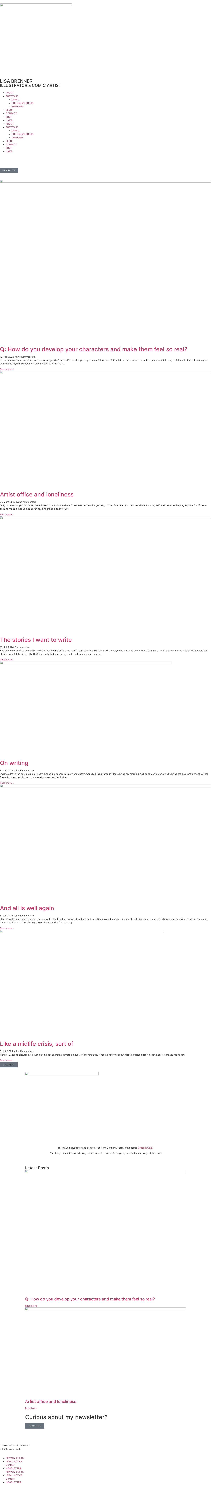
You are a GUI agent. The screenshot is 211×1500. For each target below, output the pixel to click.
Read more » (7, 369)
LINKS (9, 120)
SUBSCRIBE (35, 1425)
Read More (31, 1305)
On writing (14, 762)
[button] (9, 1064)
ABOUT (10, 92)
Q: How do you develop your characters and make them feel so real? (93, 349)
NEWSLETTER (13, 1468)
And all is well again (27, 908)
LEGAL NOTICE (14, 1461)
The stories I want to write (36, 639)
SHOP (9, 116)
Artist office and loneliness (37, 494)
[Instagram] (3, 160)
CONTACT (11, 113)
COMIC (15, 99)
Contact (10, 1464)
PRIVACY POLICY (15, 1458)
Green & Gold (145, 1147)
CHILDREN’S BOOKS (22, 103)
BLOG (9, 109)
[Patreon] (11, 160)
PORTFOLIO (12, 96)
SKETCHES (17, 106)
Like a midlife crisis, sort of (36, 1043)
